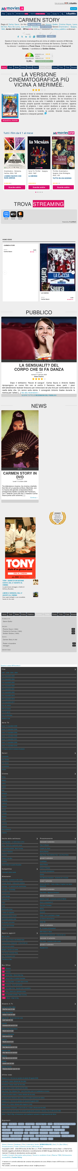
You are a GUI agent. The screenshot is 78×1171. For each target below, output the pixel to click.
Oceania (8, 968)
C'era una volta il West (8, 1007)
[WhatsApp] (30, 36)
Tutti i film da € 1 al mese (18, 133)
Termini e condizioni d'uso (42, 1155)
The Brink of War (7, 959)
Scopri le (39, 395)
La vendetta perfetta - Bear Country (12, 848)
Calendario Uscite (33, 1144)
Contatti (11, 1155)
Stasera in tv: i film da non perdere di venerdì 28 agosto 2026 (20, 1101)
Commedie (5, 756)
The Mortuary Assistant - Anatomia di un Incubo (54, 878)
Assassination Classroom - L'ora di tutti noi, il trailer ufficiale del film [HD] (24, 1107)
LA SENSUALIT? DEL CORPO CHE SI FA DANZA (39, 367)
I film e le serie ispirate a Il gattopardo (19, 1127)
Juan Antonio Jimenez (30, 26)
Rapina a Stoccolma (8, 1034)
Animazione (5, 766)
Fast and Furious (29, 1136)
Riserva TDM (56, 1155)
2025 (11, 672)
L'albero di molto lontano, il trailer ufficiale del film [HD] (18, 1094)
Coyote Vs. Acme (45, 848)
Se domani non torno (8, 922)
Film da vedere (6, 705)
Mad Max (25, 1139)
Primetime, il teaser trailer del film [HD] (13, 1084)
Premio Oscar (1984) (10, 629)
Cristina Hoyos (65, 24)
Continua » (34, 497)
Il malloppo (43, 861)
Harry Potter (64, 1133)
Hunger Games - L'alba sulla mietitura (13, 883)
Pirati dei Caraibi (59, 1130)
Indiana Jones (34, 1133)
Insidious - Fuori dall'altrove (14, 985)
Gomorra (21, 1124)
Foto (61, 67)
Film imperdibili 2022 (8, 686)
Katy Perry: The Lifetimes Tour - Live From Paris (54, 855)
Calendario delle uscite (9, 872)
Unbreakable (44, 1133)
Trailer (16, 1146)
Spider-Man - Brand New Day (14, 975)
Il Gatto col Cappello (8, 912)
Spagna (74, 26)
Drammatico (64, 26)
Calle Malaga (6, 896)
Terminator (43, 1139)
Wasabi (4, 1061)
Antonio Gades (52, 24)
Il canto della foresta (8, 925)
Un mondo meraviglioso (47, 871)
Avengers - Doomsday (8, 889)
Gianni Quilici (7, 621)
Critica (23, 67)
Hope (3, 903)
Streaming (74, 67)
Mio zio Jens (5, 936)
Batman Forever (6, 1067)
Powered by (65, 222)
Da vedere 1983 (34, 24)
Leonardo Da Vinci (17, 1130)
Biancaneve (35, 1127)
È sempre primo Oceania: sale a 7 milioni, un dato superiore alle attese (23, 1098)
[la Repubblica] (65, 4)
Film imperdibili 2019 (8, 695)
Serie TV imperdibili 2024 (9, 729)
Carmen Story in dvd (10, 639)
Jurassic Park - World (31, 1130)
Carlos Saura (14, 24)
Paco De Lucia (14, 26)
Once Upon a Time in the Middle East (13, 939)
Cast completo (46, 27)
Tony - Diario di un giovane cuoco (12, 845)
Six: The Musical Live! (8, 956)
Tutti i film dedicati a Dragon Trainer (64, 1124)
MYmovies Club (37, 1146)
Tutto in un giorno (62, 178)
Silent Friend (44, 864)
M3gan (50, 1124)
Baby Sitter (65, 1127)
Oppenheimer (56, 1127)
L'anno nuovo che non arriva (12, 177)
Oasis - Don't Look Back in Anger (50, 915)
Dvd (54, 1144)
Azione (4, 769)
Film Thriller (5, 759)
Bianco (4, 929)
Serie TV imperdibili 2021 (9, 739)
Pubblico (29, 67)
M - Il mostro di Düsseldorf (48, 928)
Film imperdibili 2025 (8, 676)
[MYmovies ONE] (63, 133)
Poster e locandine (9, 643)
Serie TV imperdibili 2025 (9, 726)
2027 (3, 672)
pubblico (63, 29)
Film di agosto (6, 712)
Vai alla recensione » (30, 392)
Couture (4, 861)
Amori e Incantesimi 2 (46, 902)
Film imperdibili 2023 (8, 682)
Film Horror (5, 763)
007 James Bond (7, 1133)
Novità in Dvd (6, 718)
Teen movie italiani (16, 1136)
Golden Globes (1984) (11, 633)
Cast (10, 67)
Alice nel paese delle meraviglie (12, 1139)
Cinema (10, 1144)
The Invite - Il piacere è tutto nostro (12, 880)
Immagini (6, 646)
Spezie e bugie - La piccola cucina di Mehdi (53, 899)
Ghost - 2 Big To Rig (12, 998)
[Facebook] (18, 36)
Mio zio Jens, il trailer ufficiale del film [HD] (15, 1088)
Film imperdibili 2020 (8, 692)
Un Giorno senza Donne (47, 918)
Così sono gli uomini (8, 946)
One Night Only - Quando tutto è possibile (18, 988)
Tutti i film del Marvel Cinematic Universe (48, 1136)
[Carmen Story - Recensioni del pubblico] (39, 359)
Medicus (4, 1056)
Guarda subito (15, 187)
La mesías (32, 176)
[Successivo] (73, 272)
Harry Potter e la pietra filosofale (11, 865)
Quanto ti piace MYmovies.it (10, 665)
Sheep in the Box (7, 858)
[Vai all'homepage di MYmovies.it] (12, 10)
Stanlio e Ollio (6, 1050)
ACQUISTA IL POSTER (10, 120)
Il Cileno (4, 855)
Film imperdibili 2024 (8, 679)
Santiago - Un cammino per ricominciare (14, 886)
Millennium (6, 1136)
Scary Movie (12, 1124)
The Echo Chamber (46, 905)
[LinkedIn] (26, 36)
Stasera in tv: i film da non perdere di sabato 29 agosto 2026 (20, 1078)
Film (23, 1144)
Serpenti (42, 912)
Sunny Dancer (44, 851)
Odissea (8, 972)
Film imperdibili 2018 (8, 699)
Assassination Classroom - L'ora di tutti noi (15, 943)
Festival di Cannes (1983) (12, 631)
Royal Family (6, 1130)
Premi (36, 67)
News (17, 67)
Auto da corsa (18, 1133)
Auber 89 (43, 922)
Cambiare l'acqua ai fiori (9, 916)
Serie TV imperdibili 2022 (9, 736)
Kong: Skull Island (7, 1012)
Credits (4, 1155)
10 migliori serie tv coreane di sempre (13, 749)
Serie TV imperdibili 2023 (9, 732)
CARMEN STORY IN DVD (20, 475)
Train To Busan (44, 845)
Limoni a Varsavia (7, 851)
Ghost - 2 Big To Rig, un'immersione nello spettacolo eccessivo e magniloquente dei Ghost (29, 1114)
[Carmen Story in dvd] (20, 467)
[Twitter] (22, 36)
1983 (3, 29)
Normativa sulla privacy (23, 1155)
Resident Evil (6, 893)
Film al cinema (6, 708)
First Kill (4, 1023)
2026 (7, 672)
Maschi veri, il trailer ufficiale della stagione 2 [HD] (17, 1104)
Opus (4, 1127)
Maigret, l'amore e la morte (10, 949)
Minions (5, 1124)
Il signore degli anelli (68, 1136)
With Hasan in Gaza (46, 931)
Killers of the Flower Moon (10, 1029)
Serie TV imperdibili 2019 (9, 745)
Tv (58, 1144)
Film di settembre (7, 715)
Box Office (63, 1144)
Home (4, 1144)
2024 (16, 672)
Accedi (73, 9)
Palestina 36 (5, 899)
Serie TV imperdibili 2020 (9, 742)
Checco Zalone (45, 1127)
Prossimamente (7, 1146)
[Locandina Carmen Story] (10, 118)
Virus (26, 1133)
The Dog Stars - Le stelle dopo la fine (13, 842)
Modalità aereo (6, 1045)
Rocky (51, 1139)
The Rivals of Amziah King (10, 953)
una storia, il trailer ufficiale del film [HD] (14, 1081)
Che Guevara (34, 1139)
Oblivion (4, 1039)
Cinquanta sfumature (46, 1130)
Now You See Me (41, 1124)
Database (17, 1144)
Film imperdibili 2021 (8, 689)
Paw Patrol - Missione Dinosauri (49, 892)
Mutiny (42, 909)
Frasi (67, 67)
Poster (55, 67)
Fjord (3, 906)
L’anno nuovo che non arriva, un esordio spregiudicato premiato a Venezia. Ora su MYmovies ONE (31, 1111)
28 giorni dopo (30, 1124)
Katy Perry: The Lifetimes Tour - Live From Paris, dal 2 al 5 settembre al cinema (25, 1091)
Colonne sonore (25, 1146)
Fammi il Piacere (45, 868)
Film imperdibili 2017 (8, 702)
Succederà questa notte (9, 919)
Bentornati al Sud (7, 909)
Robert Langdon (54, 1133)
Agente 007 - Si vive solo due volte (12, 1018)
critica (55, 29)
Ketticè (42, 874)
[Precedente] (5, 272)
